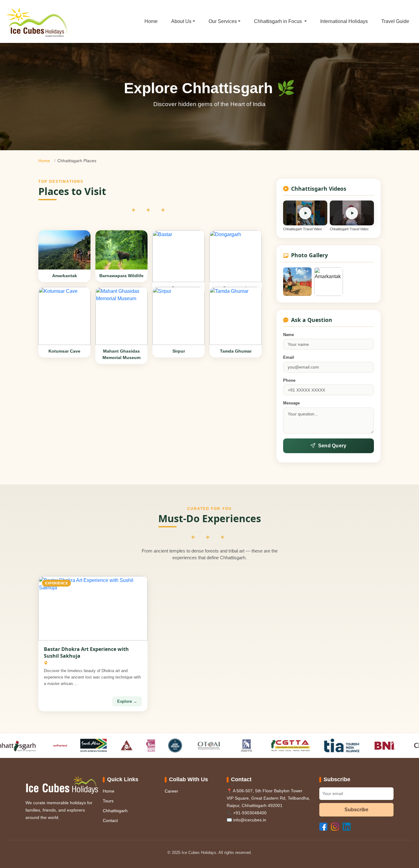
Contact (110, 820)
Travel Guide (395, 21)
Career (171, 791)
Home (151, 21)
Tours (108, 800)
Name (288, 334)
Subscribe (356, 809)
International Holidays (344, 21)
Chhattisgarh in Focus (278, 21)
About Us (181, 21)
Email (288, 357)
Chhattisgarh (115, 810)
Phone (289, 380)
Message (291, 403)
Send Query (332, 445)
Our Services (223, 21)
